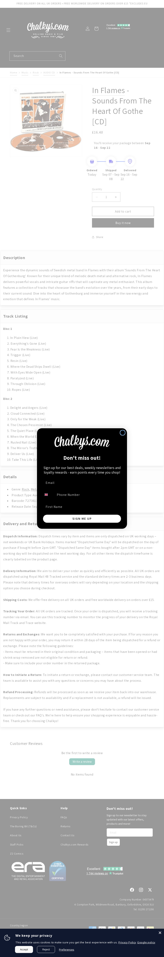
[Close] (160, 933)
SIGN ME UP (82, 518)
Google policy (146, 942)
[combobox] (48, 494)
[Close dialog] (122, 432)
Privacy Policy (127, 942)
